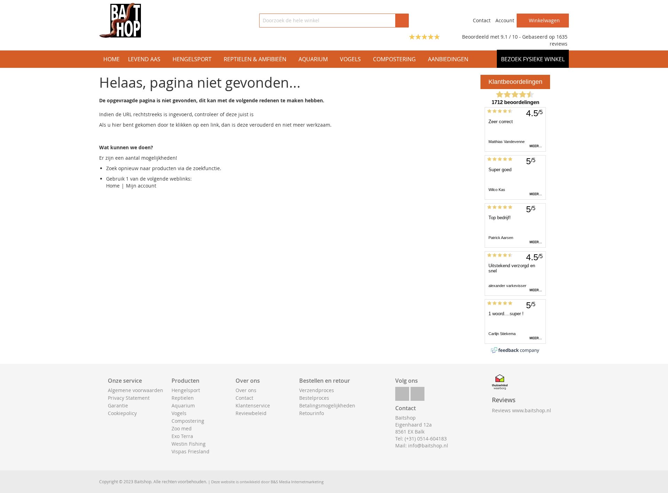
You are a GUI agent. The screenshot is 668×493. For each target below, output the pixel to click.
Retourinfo (311, 413)
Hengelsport (186, 390)
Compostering (188, 421)
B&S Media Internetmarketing (297, 481)
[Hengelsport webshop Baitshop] (120, 20)
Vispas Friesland (190, 451)
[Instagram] (417, 392)
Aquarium (183, 405)
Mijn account (141, 185)
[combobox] (334, 20)
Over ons (246, 390)
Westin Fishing (189, 443)
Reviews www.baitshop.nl (521, 410)
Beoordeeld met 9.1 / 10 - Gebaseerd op (509, 36)
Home (113, 185)
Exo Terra (182, 436)
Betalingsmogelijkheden (327, 405)
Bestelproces (314, 398)
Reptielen (183, 398)
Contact (482, 20)
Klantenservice (253, 405)
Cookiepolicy (122, 413)
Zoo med (182, 428)
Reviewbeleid (251, 413)
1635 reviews (558, 40)
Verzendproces (316, 390)
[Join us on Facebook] (402, 392)
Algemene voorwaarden (135, 390)
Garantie (118, 405)
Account (504, 20)
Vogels (179, 413)
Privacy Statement (129, 398)
